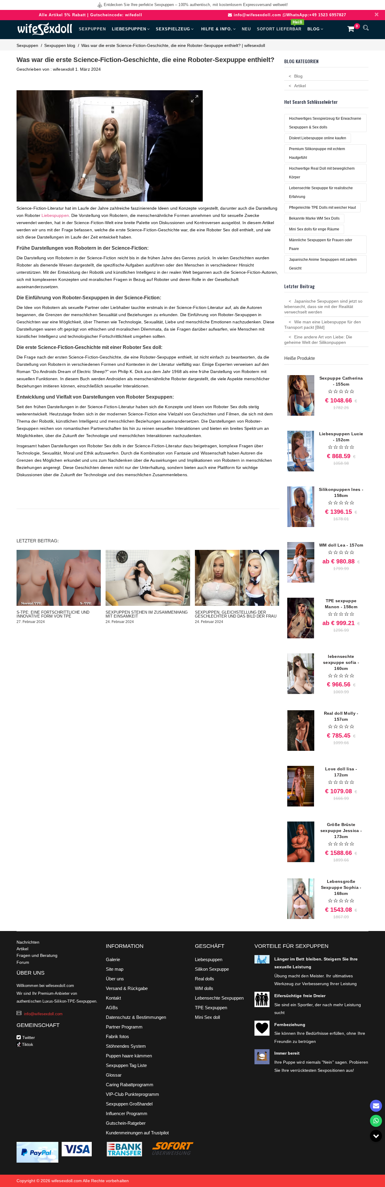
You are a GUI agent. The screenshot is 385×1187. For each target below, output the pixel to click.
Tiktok (27, 1044)
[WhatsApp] (376, 1121)
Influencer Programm (126, 1113)
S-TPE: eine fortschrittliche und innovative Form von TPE (53, 614)
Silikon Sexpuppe (212, 969)
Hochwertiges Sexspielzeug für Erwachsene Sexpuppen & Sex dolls (325, 122)
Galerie (113, 959)
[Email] (376, 1106)
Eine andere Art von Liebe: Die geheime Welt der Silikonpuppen (318, 340)
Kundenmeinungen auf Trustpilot (137, 1132)
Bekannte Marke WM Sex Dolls (314, 218)
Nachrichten (28, 942)
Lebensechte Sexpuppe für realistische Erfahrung (321, 192)
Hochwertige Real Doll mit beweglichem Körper (322, 172)
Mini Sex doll (207, 1017)
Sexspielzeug (173, 29)
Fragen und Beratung (37, 955)
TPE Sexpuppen (211, 1007)
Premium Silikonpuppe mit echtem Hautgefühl (317, 153)
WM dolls (204, 988)
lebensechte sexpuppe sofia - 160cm (341, 662)
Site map (114, 969)
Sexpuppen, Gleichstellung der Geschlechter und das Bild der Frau (235, 614)
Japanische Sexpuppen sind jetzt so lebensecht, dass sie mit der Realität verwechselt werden (323, 306)
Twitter (28, 1037)
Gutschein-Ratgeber (126, 1123)
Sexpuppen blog (59, 45)
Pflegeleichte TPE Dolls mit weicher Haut (322, 207)
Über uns (115, 978)
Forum (23, 962)
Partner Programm (124, 1026)
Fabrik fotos (117, 1036)
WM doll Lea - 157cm (341, 545)
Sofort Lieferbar (279, 26)
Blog (313, 29)
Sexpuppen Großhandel (129, 1103)
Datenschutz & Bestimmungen (136, 1017)
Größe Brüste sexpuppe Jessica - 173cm (341, 830)
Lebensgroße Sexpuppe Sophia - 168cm (341, 887)
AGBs (112, 1007)
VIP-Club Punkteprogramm (132, 1094)
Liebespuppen (129, 29)
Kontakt (113, 997)
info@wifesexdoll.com (257, 15)
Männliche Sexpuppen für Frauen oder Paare (320, 244)
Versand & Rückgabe (127, 988)
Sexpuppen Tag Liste (126, 1065)
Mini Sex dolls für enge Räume (314, 229)
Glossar (114, 1075)
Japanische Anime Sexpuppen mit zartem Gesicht (323, 263)
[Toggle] (376, 1136)
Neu (246, 29)
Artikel (300, 85)
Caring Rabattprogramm (129, 1084)
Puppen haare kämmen (129, 1055)
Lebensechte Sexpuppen (219, 997)
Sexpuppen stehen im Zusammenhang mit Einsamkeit (147, 614)
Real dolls (204, 978)
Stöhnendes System (126, 1046)
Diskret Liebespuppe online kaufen (317, 138)
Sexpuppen (92, 29)
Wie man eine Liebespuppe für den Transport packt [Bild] (322, 324)
